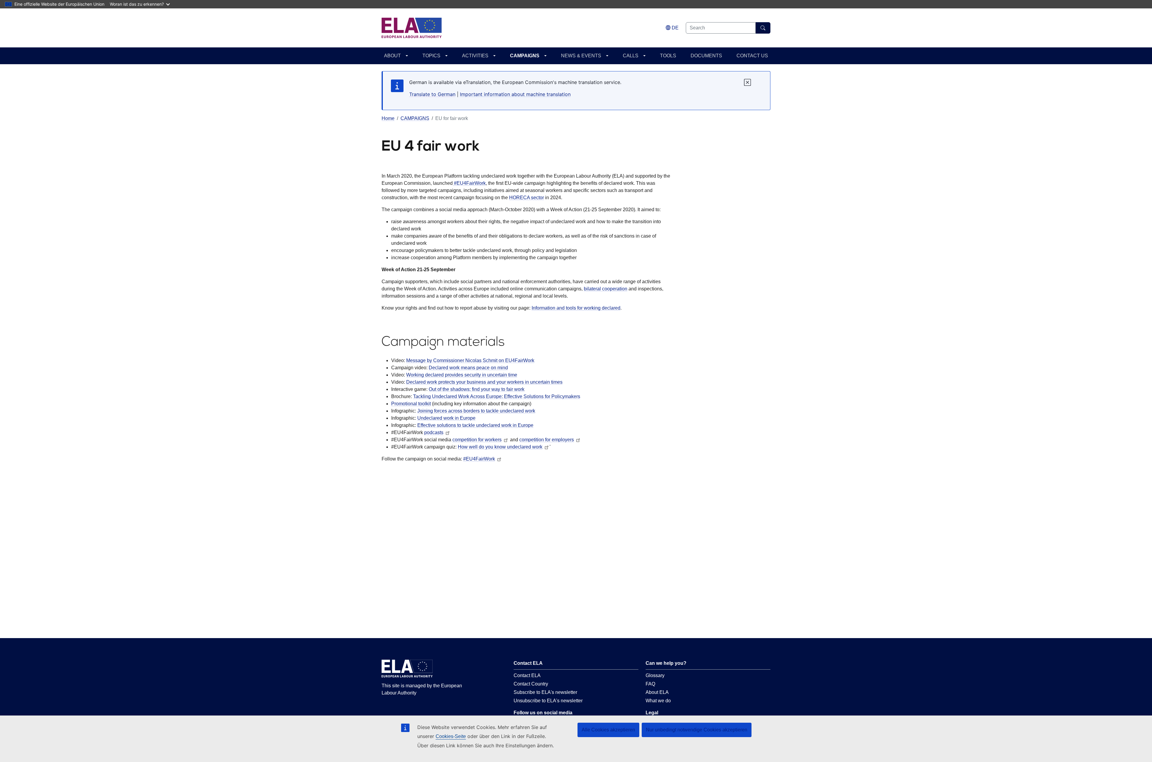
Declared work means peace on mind (468, 367)
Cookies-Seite (451, 736)
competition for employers (546, 439)
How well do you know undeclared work (500, 446)
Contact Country (531, 683)
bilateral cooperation (605, 288)
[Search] (763, 28)
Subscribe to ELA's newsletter (545, 692)
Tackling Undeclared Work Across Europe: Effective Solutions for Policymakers (496, 396)
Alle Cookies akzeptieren (608, 729)
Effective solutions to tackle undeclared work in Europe (475, 425)
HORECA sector (526, 197)
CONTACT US (752, 55)
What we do (658, 700)
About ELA (657, 692)
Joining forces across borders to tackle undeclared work (476, 410)
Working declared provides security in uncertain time (461, 374)
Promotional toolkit (411, 403)
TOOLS (668, 55)
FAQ (650, 683)
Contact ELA (527, 675)
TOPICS (431, 55)
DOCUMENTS (706, 55)
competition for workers (477, 439)
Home (388, 118)
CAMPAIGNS (524, 55)
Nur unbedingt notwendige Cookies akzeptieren (696, 729)
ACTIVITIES (475, 55)
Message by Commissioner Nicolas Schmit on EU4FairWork (470, 360)
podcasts (433, 432)
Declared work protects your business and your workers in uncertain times (484, 382)
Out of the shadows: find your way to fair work (476, 389)
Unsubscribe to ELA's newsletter (548, 700)
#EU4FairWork (469, 183)
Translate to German (432, 94)
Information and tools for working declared (576, 307)
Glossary (655, 675)
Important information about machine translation (515, 94)
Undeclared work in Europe (446, 418)
